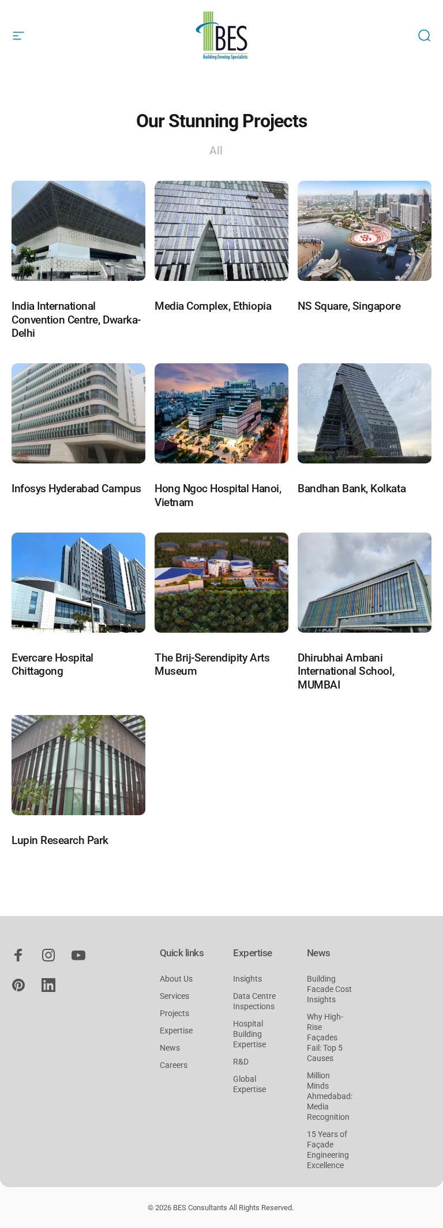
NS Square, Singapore (349, 306)
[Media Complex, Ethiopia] (221, 231)
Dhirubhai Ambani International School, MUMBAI (346, 671)
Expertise (176, 1031)
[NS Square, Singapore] (364, 231)
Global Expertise (249, 1084)
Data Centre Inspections (254, 1001)
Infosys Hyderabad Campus (76, 488)
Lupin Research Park (60, 840)
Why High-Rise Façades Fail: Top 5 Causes (325, 1037)
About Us (176, 979)
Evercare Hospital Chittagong (52, 664)
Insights (247, 979)
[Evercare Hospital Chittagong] (78, 583)
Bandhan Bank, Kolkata (352, 488)
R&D (241, 1062)
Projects (174, 1013)
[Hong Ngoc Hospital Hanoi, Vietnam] (221, 413)
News (170, 1048)
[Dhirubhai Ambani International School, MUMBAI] (364, 583)
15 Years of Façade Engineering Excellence (328, 1150)
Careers (173, 1065)
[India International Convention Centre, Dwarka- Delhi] (78, 231)
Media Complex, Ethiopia (213, 306)
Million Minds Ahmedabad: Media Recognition (329, 1096)
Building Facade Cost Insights (329, 989)
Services (174, 996)
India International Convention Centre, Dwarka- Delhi (76, 319)
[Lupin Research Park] (78, 765)
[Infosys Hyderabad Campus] (78, 413)
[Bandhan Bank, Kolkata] (364, 413)
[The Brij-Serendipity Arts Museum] (221, 583)
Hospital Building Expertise (249, 1034)
